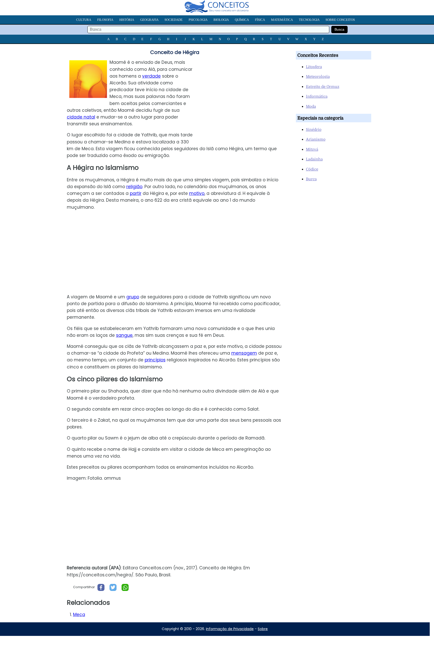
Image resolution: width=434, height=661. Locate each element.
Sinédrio (313, 129)
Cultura (83, 20)
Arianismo (315, 139)
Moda (311, 106)
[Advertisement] (244, 94)
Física (260, 20)
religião (134, 187)
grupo (132, 297)
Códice (312, 169)
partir (135, 193)
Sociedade (174, 20)
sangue (124, 335)
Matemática (282, 20)
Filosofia (105, 20)
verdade (151, 76)
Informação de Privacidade (230, 628)
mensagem (244, 353)
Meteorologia (318, 76)
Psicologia (198, 20)
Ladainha (314, 159)
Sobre (263, 628)
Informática (317, 96)
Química (242, 20)
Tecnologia (309, 20)
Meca (79, 615)
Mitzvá (312, 149)
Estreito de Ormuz (322, 86)
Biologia (221, 20)
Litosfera (314, 67)
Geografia (149, 20)
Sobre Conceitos (340, 20)
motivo (196, 193)
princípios (155, 360)
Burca (311, 179)
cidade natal (81, 117)
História (126, 20)
